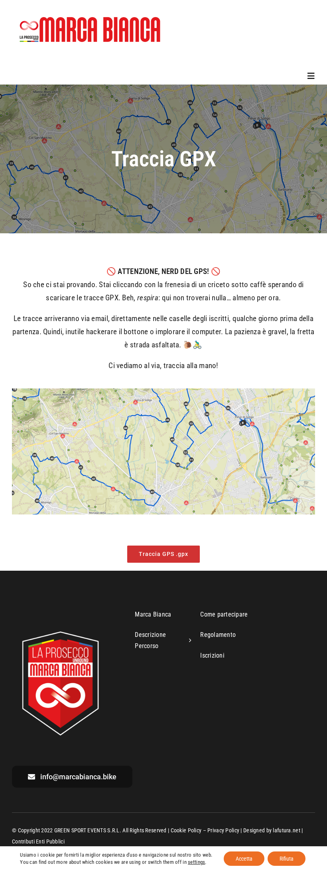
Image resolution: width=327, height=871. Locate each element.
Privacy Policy (223, 830)
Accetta (244, 858)
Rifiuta (287, 858)
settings (196, 862)
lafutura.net (286, 830)
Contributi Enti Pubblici (38, 841)
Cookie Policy (186, 830)
